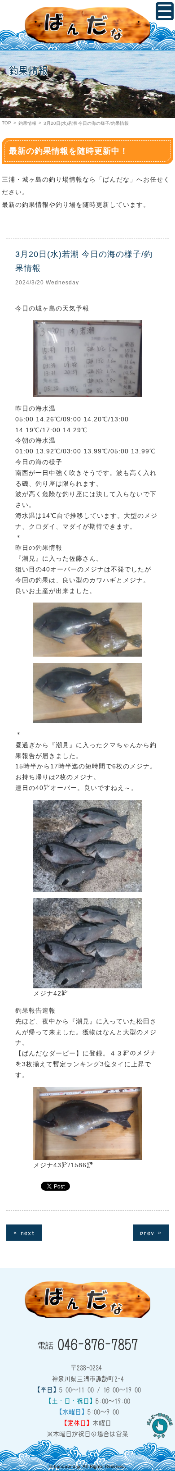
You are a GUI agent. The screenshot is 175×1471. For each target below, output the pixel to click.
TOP (6, 122)
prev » (151, 1232)
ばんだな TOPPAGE (87, 25)
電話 (87, 1343)
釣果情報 (27, 123)
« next (24, 1232)
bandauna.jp (67, 1466)
